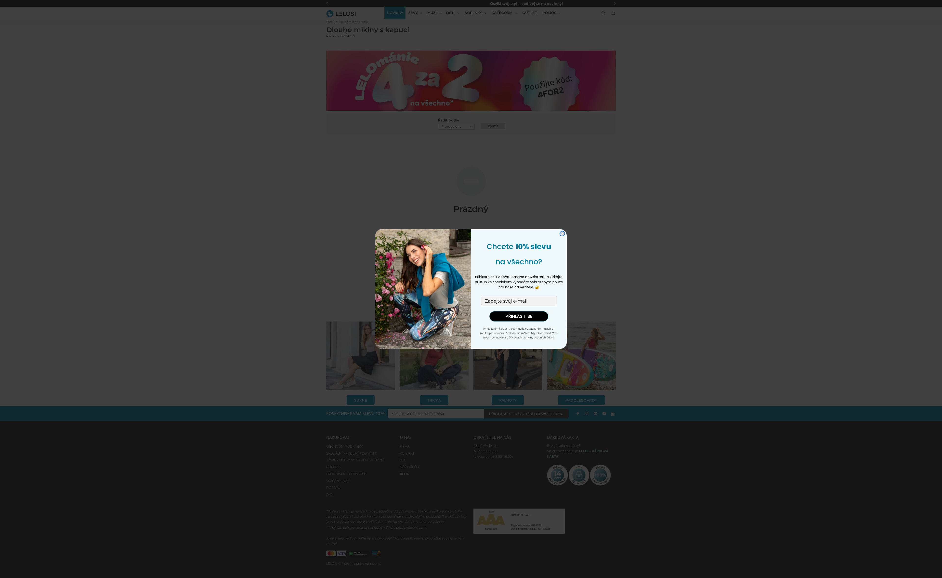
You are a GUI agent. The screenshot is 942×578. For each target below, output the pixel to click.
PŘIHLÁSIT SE (519, 316)
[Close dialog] (562, 233)
